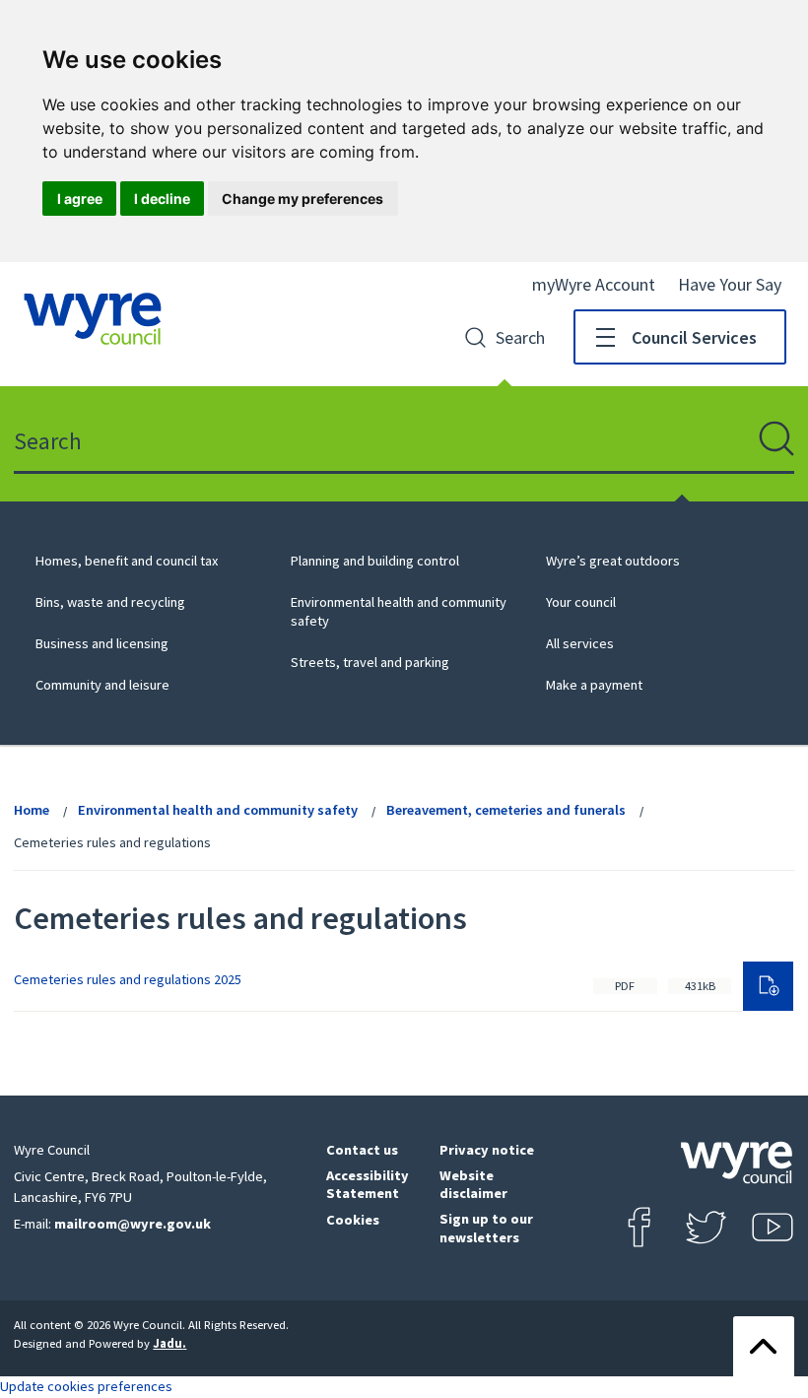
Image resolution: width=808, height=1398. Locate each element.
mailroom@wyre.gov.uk (132, 1223)
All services (580, 643)
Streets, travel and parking (370, 662)
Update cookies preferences (86, 1386)
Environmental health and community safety (218, 810)
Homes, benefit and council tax (126, 560)
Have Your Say (729, 284)
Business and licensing (101, 643)
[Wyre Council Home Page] (93, 319)
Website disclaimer (473, 1184)
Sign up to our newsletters (486, 1228)
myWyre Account (593, 284)
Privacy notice (486, 1150)
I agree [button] (79, 198)
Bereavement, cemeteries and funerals (506, 810)
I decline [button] (162, 198)
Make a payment (594, 685)
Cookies (352, 1220)
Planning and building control (375, 560)
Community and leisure (102, 685)
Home (31, 810)
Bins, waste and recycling (110, 602)
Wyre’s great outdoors (613, 560)
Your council (581, 602)
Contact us (362, 1150)
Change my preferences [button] (302, 198)
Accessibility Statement (367, 1184)
